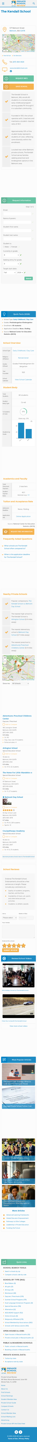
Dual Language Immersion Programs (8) (19, 1303)
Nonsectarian (23, 358)
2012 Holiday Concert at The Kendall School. (15, 990)
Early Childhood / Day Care (23, 319)
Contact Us (5, 1410)
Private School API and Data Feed (13, 1423)
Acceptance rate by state (14, 1362)
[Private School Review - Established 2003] (18, 3)
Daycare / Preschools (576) (14, 1296)
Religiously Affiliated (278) (14, 1319)
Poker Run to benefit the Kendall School (14, 1021)
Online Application (23, 516)
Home (3, 1385)
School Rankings (7, 1396)
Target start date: (10, 268)
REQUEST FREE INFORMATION (21, 531)
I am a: (4, 914)
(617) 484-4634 (18, 62)
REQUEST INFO (22, 78)
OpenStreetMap (30, 51)
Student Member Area (9, 1399)
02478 (22, 30)
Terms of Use (13, 1438)
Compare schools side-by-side (15, 1275)
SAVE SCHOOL (21, 86)
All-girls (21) (9, 1286)
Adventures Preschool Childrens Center (20, 646)
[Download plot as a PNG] (31, 421)
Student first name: (10, 226)
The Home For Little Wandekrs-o (17, 772)
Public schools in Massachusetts (16, 1346)
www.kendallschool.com (18, 68)
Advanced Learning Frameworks (17, 1215)
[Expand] (4, 665)
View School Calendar (23, 379)
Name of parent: (9, 218)
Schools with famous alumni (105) (17, 1326)
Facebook (20, 1432)
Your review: (6, 923)
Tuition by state (10, 1358)
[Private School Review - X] (16, 1432)
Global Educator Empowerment (17, 1218)
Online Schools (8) (11, 1316)
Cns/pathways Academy (14, 831)
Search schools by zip (12, 1271)
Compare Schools (7, 1406)
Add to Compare (11, 725)
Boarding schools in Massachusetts (17, 1350)
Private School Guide (8, 1403)
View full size (7, 56)
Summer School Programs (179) (16, 1300)
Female (14, 247)
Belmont (13, 30)
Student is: (7, 243)
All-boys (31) (9, 1290)
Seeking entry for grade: (12, 260)
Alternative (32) (10, 1309)
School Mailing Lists (8, 1417)
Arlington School (18, 619)
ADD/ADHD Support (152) (14, 1313)
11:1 (28, 495)
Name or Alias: (23, 914)
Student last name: (10, 235)
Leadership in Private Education (17, 1225)
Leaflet (22, 51)
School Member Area (8, 1413)
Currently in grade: (10, 251)
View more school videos (18, 1026)
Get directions (17, 56)
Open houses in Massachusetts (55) (17, 1334)
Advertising (5, 1420)
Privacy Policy (24, 1438)
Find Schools (5, 1392)
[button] (19, 41)
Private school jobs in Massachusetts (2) (19, 1338)
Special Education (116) (13, 1306)
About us (4, 1389)
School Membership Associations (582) (18, 1322)
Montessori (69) (10, 1293)
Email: (5, 210)
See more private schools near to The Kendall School (19, 857)
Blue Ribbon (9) (10, 1283)
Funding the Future (13, 1228)
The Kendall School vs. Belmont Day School (21, 604)
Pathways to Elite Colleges (15, 1221)
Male (7, 247)
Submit (28, 278)
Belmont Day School (20, 634)
